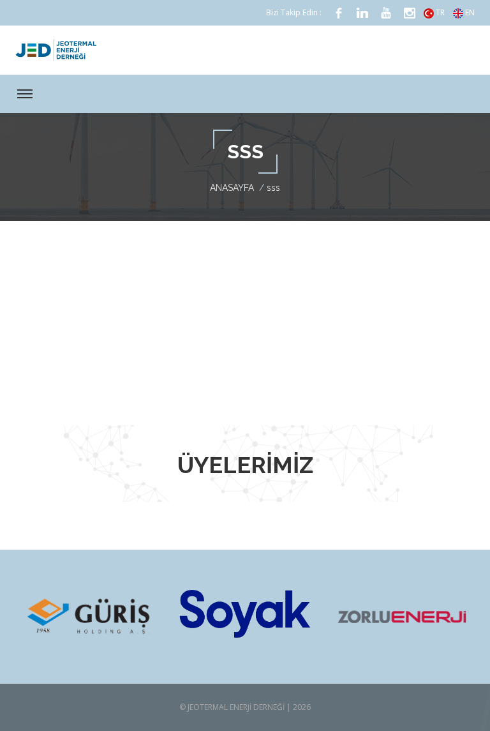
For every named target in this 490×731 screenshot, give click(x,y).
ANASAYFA (232, 188)
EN (469, 12)
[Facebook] (339, 13)
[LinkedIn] (362, 13)
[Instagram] (409, 13)
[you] (386, 13)
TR (439, 12)
